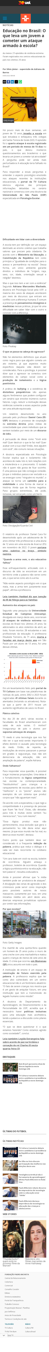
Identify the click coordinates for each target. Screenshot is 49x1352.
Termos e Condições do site (16, 1319)
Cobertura (9, 1282)
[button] (4, 82)
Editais (7, 1293)
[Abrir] (5, 18)
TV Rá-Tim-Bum (10, 1331)
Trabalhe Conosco (12, 1304)
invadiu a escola (32, 133)
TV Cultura (26, 18)
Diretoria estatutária (12, 1297)
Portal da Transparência (14, 1300)
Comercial (9, 1286)
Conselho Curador (12, 1289)
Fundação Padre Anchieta (17, 1274)
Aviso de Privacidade (13, 1315)
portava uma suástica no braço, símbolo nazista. (24, 551)
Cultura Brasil (30, 1331)
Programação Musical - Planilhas (17, 1308)
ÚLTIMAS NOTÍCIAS (13, 1141)
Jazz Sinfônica (10, 1312)
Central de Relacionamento (15, 1278)
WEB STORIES (10, 1214)
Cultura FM (29, 1328)
